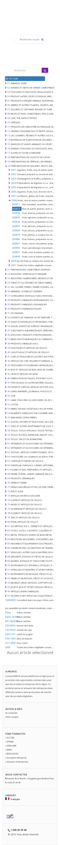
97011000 (10, 638)
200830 (16, 217)
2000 (7, 647)
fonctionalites (15, 733)
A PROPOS (11, 671)
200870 (16, 234)
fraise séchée (10, 616)
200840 (16, 221)
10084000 (10, 600)
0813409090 (10, 621)
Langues (10, 795)
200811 (16, 204)
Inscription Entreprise (16, 757)
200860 (16, 230)
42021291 (10, 634)
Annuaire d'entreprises (17, 761)
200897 (16, 252)
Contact (18, 774)
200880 (16, 239)
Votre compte (11, 717)
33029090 (10, 625)
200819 (16, 208)
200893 (16, 247)
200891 (16, 243)
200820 (16, 213)
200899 (16, 256)
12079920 (10, 629)
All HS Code (12, 78)
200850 (16, 226)
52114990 (10, 642)
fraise (8, 612)
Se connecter (11, 713)
